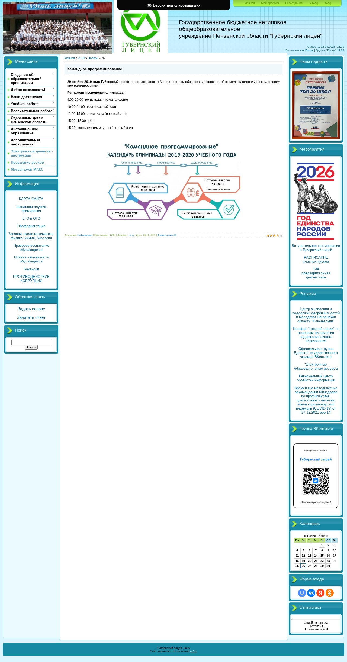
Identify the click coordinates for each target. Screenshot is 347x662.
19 (303, 560)
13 (309, 555)
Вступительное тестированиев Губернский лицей (316, 248)
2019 (81, 58)
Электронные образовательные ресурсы (316, 366)
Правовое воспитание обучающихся (31, 248)
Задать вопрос (31, 309)
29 (322, 565)
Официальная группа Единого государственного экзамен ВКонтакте (316, 353)
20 (309, 560)
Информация (85, 235)
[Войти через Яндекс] (320, 593)
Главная (249, 3)
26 (303, 565)
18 (297, 560)
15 (322, 555)
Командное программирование (94, 69)
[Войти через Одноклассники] (330, 593)
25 (297, 565)
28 (315, 565)
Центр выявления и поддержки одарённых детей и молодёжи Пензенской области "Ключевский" (316, 315)
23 (328, 560)
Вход (327, 3)
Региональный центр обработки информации (316, 378)
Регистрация (294, 3)
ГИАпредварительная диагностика (315, 273)
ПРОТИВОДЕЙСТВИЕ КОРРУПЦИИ (31, 279)
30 (328, 565)
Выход (313, 3)
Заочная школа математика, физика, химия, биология (31, 236)
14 (315, 555)
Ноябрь (93, 58)
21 (315, 560)
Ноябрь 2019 (316, 535)
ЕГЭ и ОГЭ (31, 218)
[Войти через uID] (302, 593)
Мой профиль (270, 3)
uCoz (193, 651)
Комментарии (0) (167, 235)
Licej (131, 235)
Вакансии (31, 269)
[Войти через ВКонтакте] (311, 593)
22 (322, 560)
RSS (341, 50)
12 (303, 555)
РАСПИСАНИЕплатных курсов (316, 259)
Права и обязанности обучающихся (31, 259)
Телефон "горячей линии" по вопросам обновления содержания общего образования (316, 335)
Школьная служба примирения (31, 209)
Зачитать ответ (31, 317)
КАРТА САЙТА (31, 199)
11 (297, 555)
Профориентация (31, 226)
